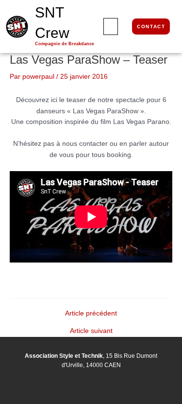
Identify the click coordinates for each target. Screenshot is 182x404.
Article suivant (91, 331)
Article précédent (91, 313)
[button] (110, 26)
